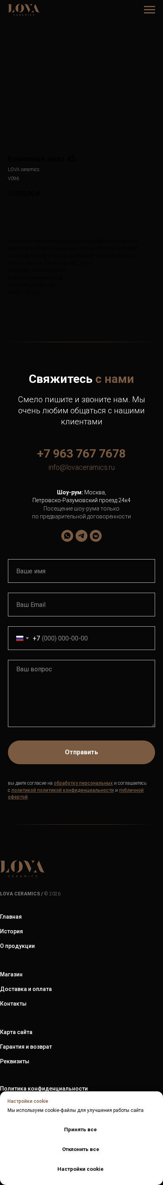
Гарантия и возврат (26, 1047)
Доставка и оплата (26, 989)
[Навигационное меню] (149, 10)
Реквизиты (14, 1061)
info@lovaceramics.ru (81, 467)
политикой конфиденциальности (75, 790)
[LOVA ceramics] (67, 536)
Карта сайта (16, 1032)
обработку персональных (83, 783)
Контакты (13, 1003)
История (11, 931)
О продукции (17, 946)
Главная (11, 917)
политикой (23, 790)
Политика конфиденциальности (44, 1088)
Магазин (11, 974)
